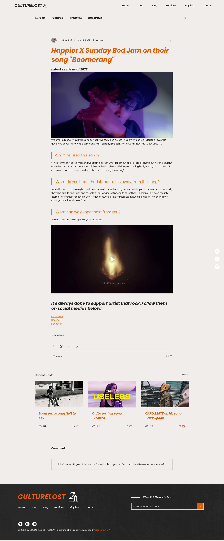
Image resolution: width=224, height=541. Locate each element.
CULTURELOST (28, 5)
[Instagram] (217, 266)
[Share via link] (77, 346)
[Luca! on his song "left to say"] (59, 394)
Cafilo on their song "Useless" (107, 415)
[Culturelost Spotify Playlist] (27, 524)
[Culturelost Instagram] (34, 524)
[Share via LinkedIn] (69, 346)
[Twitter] (217, 251)
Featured (57, 18)
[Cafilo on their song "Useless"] (112, 394)
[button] (184, 18)
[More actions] (171, 40)
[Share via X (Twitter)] (60, 346)
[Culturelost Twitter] (20, 524)
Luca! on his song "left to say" (57, 415)
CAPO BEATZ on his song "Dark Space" (163, 415)
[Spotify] (217, 259)
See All (185, 374)
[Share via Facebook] (52, 346)
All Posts (40, 18)
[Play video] (112, 259)
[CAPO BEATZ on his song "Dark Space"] (165, 394)
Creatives (76, 18)
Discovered (95, 18)
